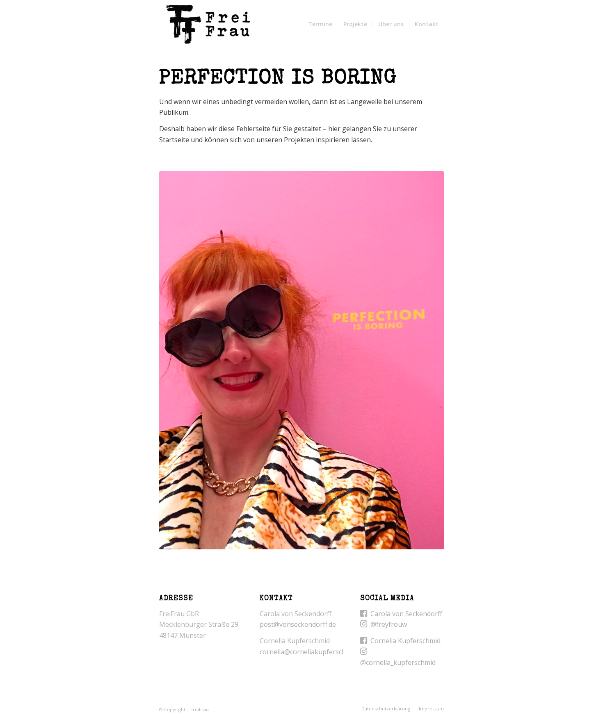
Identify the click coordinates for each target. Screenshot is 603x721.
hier (334, 128)
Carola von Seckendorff (406, 613)
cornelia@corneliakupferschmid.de (312, 651)
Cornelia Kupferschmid (405, 640)
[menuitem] (320, 24)
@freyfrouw (388, 624)
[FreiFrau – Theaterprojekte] (207, 24)
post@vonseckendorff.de (298, 624)
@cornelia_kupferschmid (398, 662)
